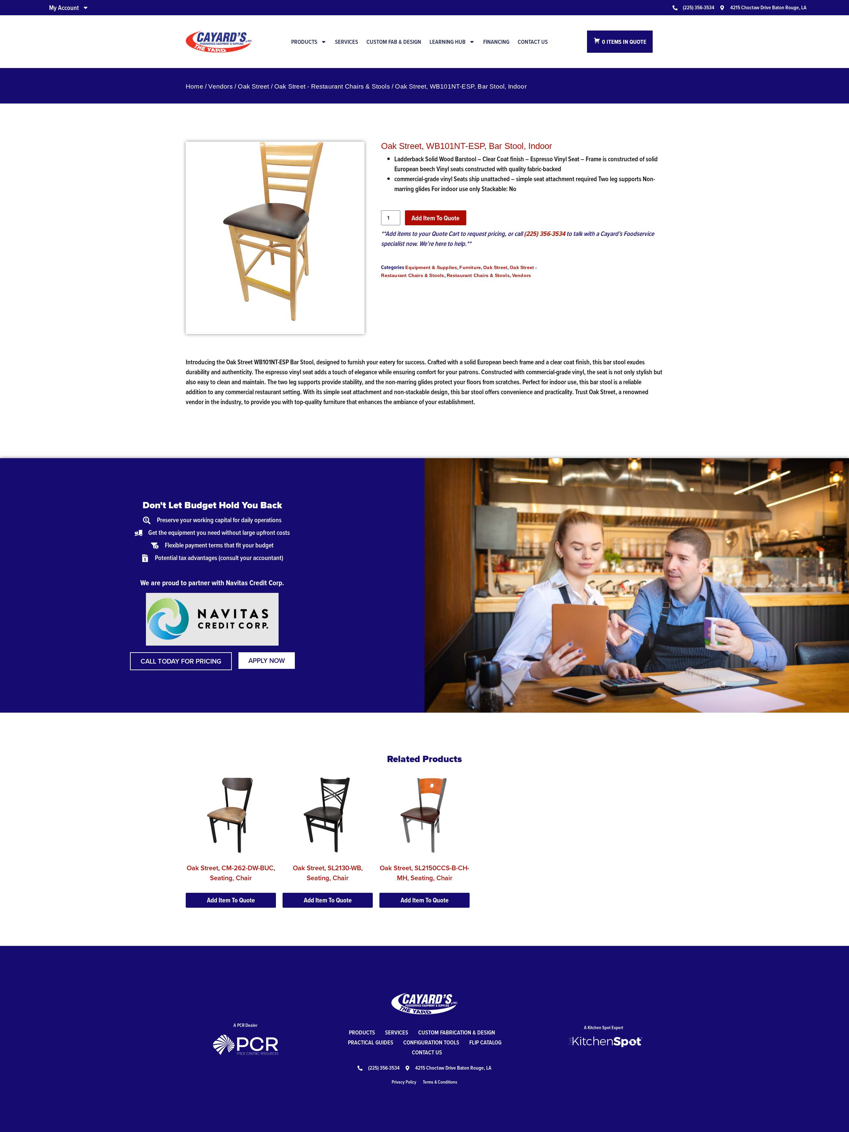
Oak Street (253, 86)
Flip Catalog (485, 1042)
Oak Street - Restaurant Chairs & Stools (332, 86)
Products (304, 41)
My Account (64, 7)
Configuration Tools (431, 1042)
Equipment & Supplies (431, 267)
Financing (496, 41)
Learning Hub (447, 41)
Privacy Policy (404, 1082)
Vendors (220, 86)
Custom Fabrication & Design (456, 1032)
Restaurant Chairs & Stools (478, 275)
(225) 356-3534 (544, 233)
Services (346, 41)
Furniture (470, 267)
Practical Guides (370, 1042)
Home (194, 86)
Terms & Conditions (440, 1082)
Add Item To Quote (436, 218)
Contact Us (533, 41)
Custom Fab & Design (393, 41)
